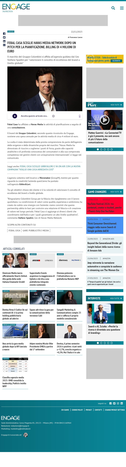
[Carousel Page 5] (112, 149)
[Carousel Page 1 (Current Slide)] (98, 149)
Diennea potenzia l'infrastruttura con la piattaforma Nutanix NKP (68, 276)
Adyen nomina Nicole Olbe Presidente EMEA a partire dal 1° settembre (41, 346)
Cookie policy (77, 410)
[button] (122, 8)
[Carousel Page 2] (101, 149)
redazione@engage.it (20, 426)
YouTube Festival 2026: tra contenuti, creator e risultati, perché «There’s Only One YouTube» (104, 207)
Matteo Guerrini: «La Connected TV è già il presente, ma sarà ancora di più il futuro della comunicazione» (104, 137)
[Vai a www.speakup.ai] (79, 116)
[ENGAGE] (16, 6)
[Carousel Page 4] (108, 149)
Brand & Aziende (9, 325)
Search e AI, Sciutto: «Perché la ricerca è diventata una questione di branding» (104, 329)
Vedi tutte (114, 298)
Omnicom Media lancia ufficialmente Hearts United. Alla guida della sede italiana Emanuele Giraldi (14, 277)
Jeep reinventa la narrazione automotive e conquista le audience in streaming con (104, 266)
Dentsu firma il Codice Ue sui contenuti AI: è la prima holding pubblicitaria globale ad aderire (15, 314)
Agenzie (11, 31)
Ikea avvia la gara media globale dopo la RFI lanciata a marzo (14, 346)
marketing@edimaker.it (20, 428)
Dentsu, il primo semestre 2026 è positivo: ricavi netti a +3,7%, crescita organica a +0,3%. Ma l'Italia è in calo (69, 348)
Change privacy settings (115, 410)
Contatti (98, 410)
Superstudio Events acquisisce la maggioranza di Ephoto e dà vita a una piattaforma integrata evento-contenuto (42, 279)
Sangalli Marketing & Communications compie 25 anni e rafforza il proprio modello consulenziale (69, 314)
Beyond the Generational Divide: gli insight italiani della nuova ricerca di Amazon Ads (104, 246)
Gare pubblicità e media (36, 230)
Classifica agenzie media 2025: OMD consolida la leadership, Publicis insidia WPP (14, 382)
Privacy (89, 410)
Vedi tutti (115, 105)
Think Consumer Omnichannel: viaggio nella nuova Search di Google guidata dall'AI (102, 227)
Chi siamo (65, 410)
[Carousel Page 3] (105, 149)
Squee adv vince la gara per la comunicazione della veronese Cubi (42, 312)
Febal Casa (14, 230)
